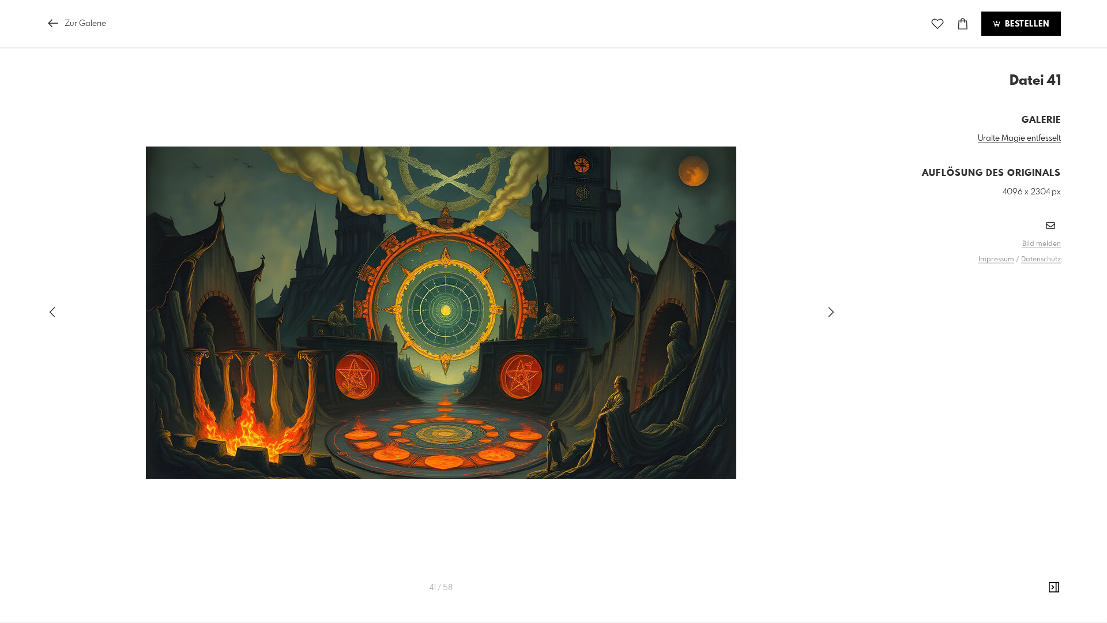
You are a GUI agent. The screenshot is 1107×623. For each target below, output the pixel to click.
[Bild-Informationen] (1054, 587)
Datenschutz (1041, 259)
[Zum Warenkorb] (963, 24)
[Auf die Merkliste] (937, 24)
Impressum (996, 259)
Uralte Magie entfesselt (1019, 138)
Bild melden (1041, 244)
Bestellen (1025, 24)
